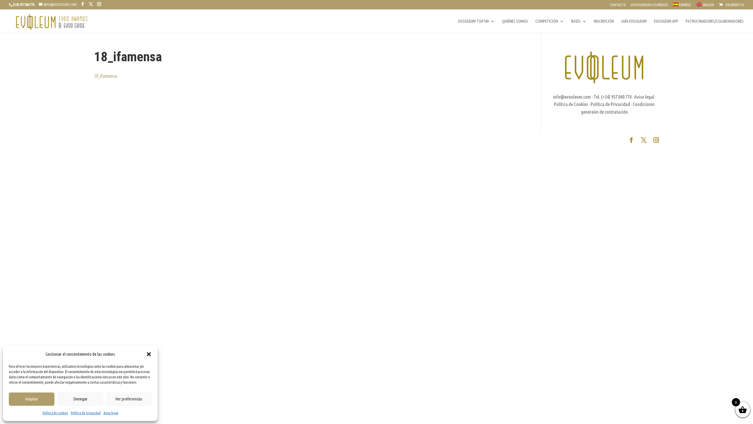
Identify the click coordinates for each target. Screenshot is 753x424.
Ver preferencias (128, 398)
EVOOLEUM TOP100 (473, 21)
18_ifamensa (105, 76)
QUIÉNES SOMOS (515, 21)
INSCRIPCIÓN (604, 21)
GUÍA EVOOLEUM (634, 21)
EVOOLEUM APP (666, 21)
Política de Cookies (571, 104)
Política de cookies (55, 413)
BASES (576, 21)
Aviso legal (111, 413)
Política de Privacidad (610, 104)
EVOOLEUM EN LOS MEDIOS (649, 5)
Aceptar (31, 398)
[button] (149, 354)
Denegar (80, 398)
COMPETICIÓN (546, 21)
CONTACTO (618, 5)
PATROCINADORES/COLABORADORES (715, 21)
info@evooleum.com (572, 97)
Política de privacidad (86, 413)
